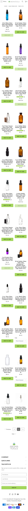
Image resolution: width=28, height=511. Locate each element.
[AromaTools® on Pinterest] (15, 494)
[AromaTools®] (14, 1)
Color (16, 337)
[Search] (22, 1)
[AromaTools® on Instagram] (12, 494)
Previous (8, 429)
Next (13, 434)
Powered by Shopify (16, 500)
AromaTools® (10, 499)
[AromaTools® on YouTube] (18, 494)
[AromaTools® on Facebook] (10, 494)
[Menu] (1, 1)
